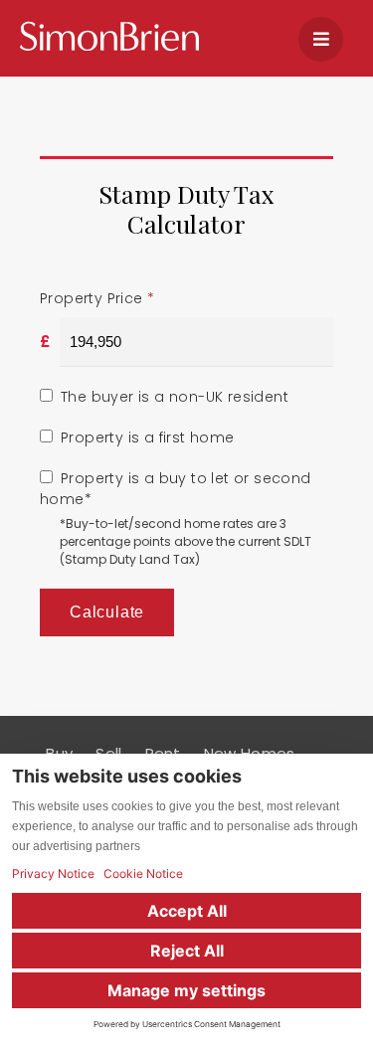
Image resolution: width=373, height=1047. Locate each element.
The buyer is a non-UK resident (174, 397)
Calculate (107, 612)
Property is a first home (148, 437)
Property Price (97, 298)
